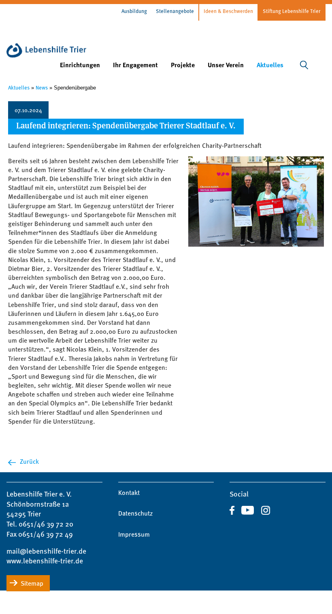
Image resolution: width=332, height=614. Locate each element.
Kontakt (129, 492)
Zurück (29, 461)
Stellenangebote (175, 11)
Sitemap (32, 583)
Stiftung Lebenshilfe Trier (291, 11)
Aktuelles (19, 87)
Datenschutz (135, 513)
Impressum (134, 534)
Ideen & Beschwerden (228, 11)
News (42, 87)
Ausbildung (134, 11)
